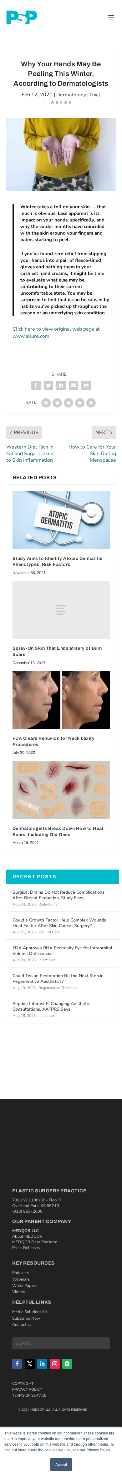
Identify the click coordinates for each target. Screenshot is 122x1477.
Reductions (48, 904)
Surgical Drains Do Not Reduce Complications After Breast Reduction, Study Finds (58, 895)
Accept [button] (61, 1464)
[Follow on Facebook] (17, 1364)
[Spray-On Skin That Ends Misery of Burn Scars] (61, 610)
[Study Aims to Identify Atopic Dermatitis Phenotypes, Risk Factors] (61, 520)
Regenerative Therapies (57, 987)
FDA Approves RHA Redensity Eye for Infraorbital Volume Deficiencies (62, 951)
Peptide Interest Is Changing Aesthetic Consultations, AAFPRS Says (51, 1006)
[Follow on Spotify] (67, 1364)
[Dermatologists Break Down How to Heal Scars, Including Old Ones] (61, 790)
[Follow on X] (30, 1364)
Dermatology (71, 94)
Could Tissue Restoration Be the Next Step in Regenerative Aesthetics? (58, 978)
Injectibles (47, 959)
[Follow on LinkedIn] (42, 1364)
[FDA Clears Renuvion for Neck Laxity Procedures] (61, 700)
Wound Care (48, 932)
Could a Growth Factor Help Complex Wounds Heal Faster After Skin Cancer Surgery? (59, 923)
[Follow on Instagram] (55, 1364)
